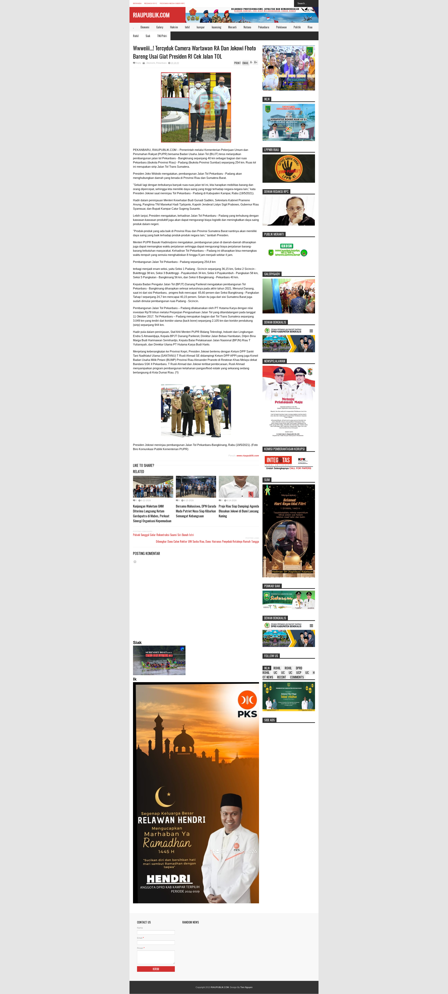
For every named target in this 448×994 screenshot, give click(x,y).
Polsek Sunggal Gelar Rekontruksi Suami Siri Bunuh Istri (163, 535)
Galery (159, 27)
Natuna (247, 27)
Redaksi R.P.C (150, 3)
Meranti (232, 27)
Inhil (187, 27)
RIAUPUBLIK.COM (151, 15)
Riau (310, 27)
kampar (201, 27)
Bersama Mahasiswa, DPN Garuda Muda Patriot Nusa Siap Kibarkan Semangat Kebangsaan (196, 510)
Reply (138, 63)
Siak (148, 36)
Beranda (137, 3)
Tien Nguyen (246, 987)
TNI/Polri (162, 36)
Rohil (136, 36)
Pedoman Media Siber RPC (172, 3)
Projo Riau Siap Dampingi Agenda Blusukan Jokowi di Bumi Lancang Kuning (239, 510)
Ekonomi (145, 27)
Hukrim (174, 27)
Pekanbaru (263, 27)
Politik (297, 27)
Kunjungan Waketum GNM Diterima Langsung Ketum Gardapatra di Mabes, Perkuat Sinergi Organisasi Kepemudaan (152, 513)
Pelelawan (281, 27)
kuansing (216, 27)
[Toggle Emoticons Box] (135, 562)
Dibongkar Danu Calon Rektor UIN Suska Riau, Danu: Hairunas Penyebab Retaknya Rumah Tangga (207, 541)
